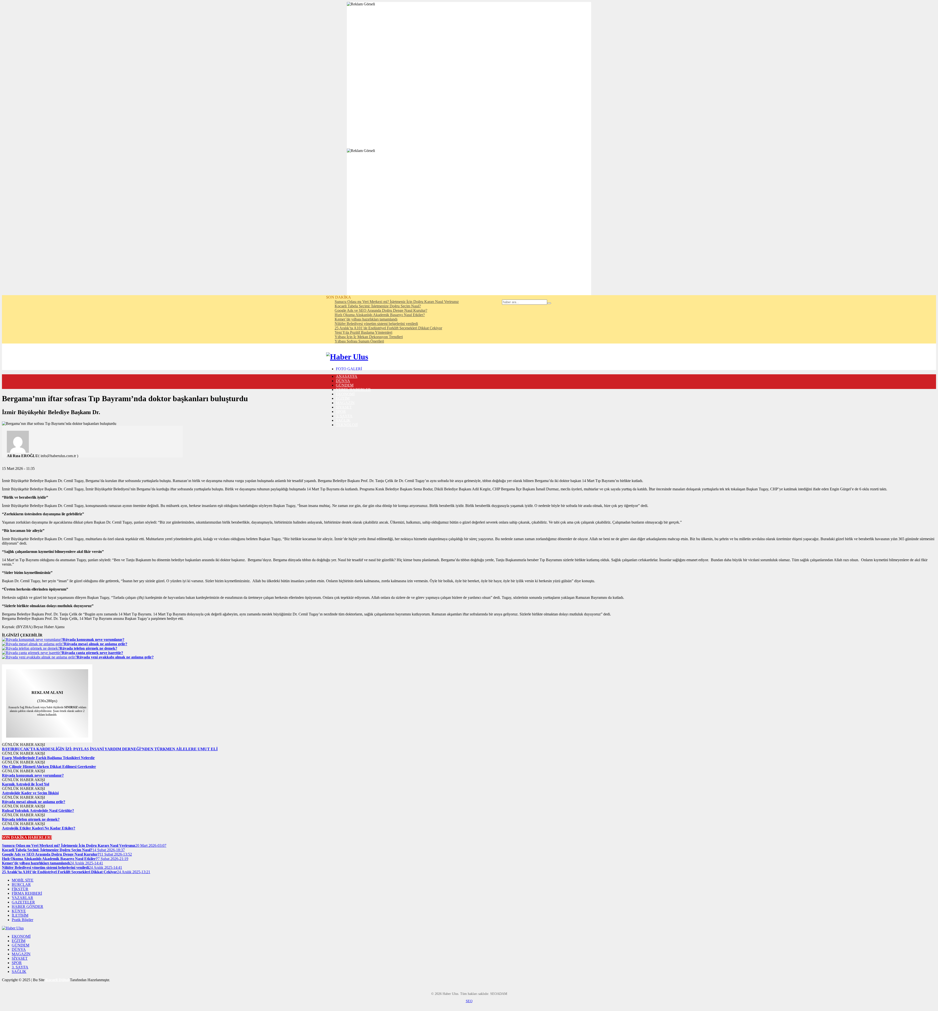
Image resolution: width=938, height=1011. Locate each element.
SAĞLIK (343, 420)
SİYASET (344, 407)
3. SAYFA (344, 416)
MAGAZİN (345, 403)
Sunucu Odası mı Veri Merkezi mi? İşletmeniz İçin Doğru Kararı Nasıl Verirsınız (397, 302)
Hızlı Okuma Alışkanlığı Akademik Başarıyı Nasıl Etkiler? (380, 315)
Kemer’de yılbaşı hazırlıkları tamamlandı (366, 319)
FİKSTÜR (20, 889)
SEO (469, 1001)
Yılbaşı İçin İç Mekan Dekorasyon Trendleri (369, 337)
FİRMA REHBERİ (27, 893)
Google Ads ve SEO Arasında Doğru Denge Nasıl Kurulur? (381, 310)
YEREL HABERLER (353, 389)
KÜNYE (19, 911)
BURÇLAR (21, 884)
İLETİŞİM (20, 915)
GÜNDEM (344, 385)
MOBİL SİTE (22, 880)
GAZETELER (23, 902)
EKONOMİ (345, 394)
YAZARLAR (22, 898)
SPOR (341, 411)
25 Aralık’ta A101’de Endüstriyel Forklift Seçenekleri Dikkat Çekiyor (388, 328)
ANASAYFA (346, 376)
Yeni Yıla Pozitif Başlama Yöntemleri (363, 332)
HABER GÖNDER (27, 906)
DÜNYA (343, 381)
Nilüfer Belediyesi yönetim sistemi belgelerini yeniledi (376, 324)
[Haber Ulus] (347, 356)
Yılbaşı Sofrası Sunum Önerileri (359, 341)
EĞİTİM (343, 398)
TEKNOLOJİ (347, 425)
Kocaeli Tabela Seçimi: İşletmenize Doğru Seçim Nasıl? (378, 306)
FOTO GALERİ (349, 369)
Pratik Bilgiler (22, 920)
